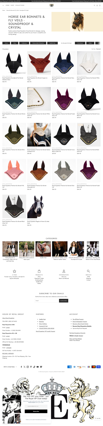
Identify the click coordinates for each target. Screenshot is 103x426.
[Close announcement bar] (101, 1)
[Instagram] (28, 367)
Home (3, 10)
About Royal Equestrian (8, 318)
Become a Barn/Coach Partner (80, 324)
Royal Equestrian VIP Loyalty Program (45, 331)
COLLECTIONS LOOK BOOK (46, 328)
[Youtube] (38, 367)
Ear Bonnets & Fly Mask (66, 43)
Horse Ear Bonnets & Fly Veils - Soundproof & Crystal (17, 10)
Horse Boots (80, 43)
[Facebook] (21, 367)
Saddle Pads (52, 43)
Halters (90, 43)
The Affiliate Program (78, 319)
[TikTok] (34, 367)
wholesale (8, 348)
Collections (24, 43)
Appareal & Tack (43, 326)
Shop (14, 43)
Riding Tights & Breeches (38, 43)
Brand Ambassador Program (80, 321)
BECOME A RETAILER (8, 353)
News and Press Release (75, 339)
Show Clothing (43, 324)
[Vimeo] (41, 367)
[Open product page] (14, 63)
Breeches (41, 321)
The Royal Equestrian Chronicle (77, 333)
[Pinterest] (31, 367)
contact (8, 327)
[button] (3, 5)
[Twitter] (24, 367)
